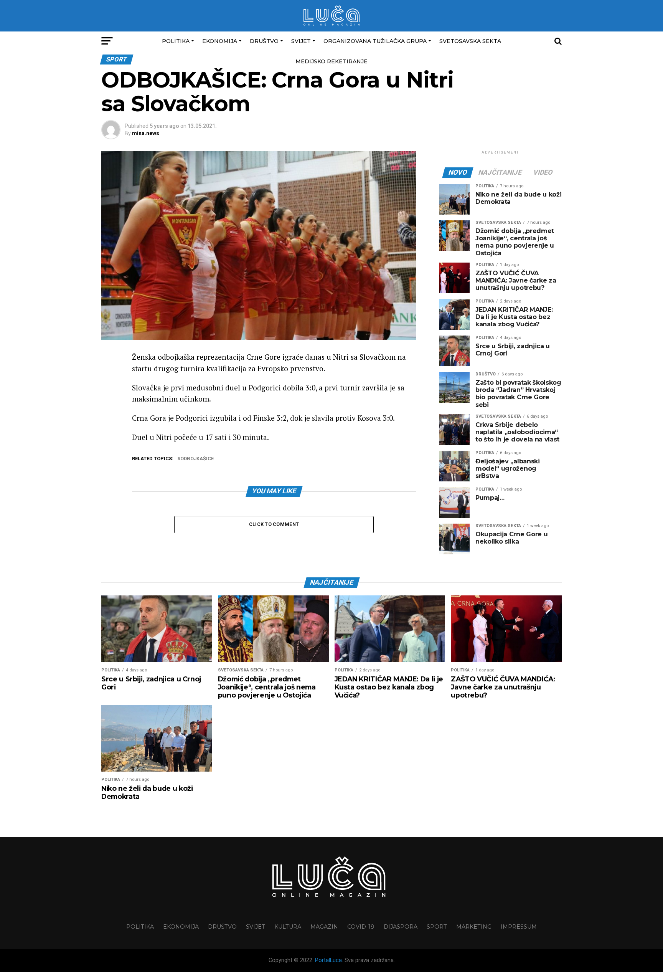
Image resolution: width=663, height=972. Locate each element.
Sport (437, 926)
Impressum (519, 926)
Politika (176, 41)
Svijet (301, 41)
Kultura (287, 926)
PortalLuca (328, 960)
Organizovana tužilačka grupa (375, 41)
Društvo (264, 41)
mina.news (145, 133)
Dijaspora (400, 926)
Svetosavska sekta (470, 41)
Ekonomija (219, 41)
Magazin (324, 926)
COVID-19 (360, 926)
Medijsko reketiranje (331, 61)
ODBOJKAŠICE (197, 458)
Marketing (473, 926)
